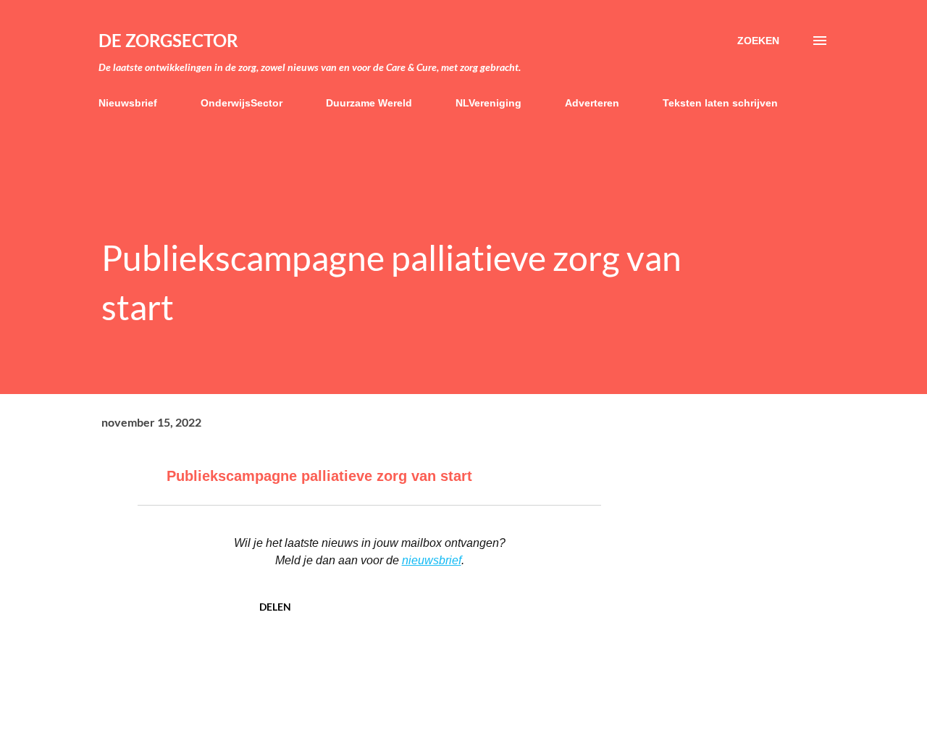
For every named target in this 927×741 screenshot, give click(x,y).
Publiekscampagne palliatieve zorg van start (319, 476)
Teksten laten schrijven (720, 103)
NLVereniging (488, 103)
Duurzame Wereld (369, 103)
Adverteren (592, 103)
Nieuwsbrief (127, 103)
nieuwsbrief (431, 560)
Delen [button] (275, 606)
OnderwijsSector (241, 103)
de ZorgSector (168, 40)
